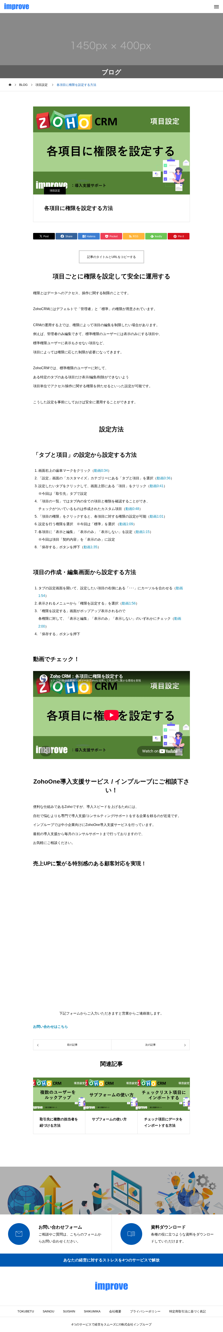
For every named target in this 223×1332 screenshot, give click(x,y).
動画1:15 (143, 532)
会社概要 (115, 1311)
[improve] (16, 6)
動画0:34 (101, 470)
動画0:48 (132, 509)
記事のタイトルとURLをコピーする (111, 257)
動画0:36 (164, 478)
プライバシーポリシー (145, 1311)
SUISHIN (69, 1311)
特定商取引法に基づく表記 (187, 1311)
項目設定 (55, 190)
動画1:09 (126, 524)
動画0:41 (157, 486)
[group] (59, 1106)
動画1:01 (157, 516)
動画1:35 (90, 547)
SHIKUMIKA (92, 1311)
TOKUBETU (25, 1311)
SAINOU (48, 1311)
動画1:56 (129, 603)
